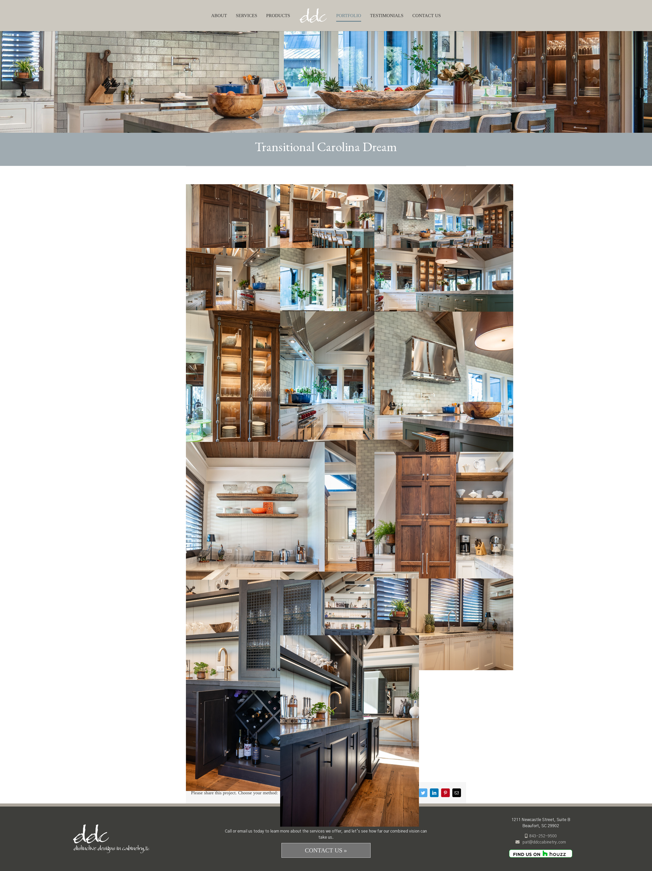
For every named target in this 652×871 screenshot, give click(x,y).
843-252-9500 (543, 836)
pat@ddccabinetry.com (544, 842)
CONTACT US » (326, 850)
